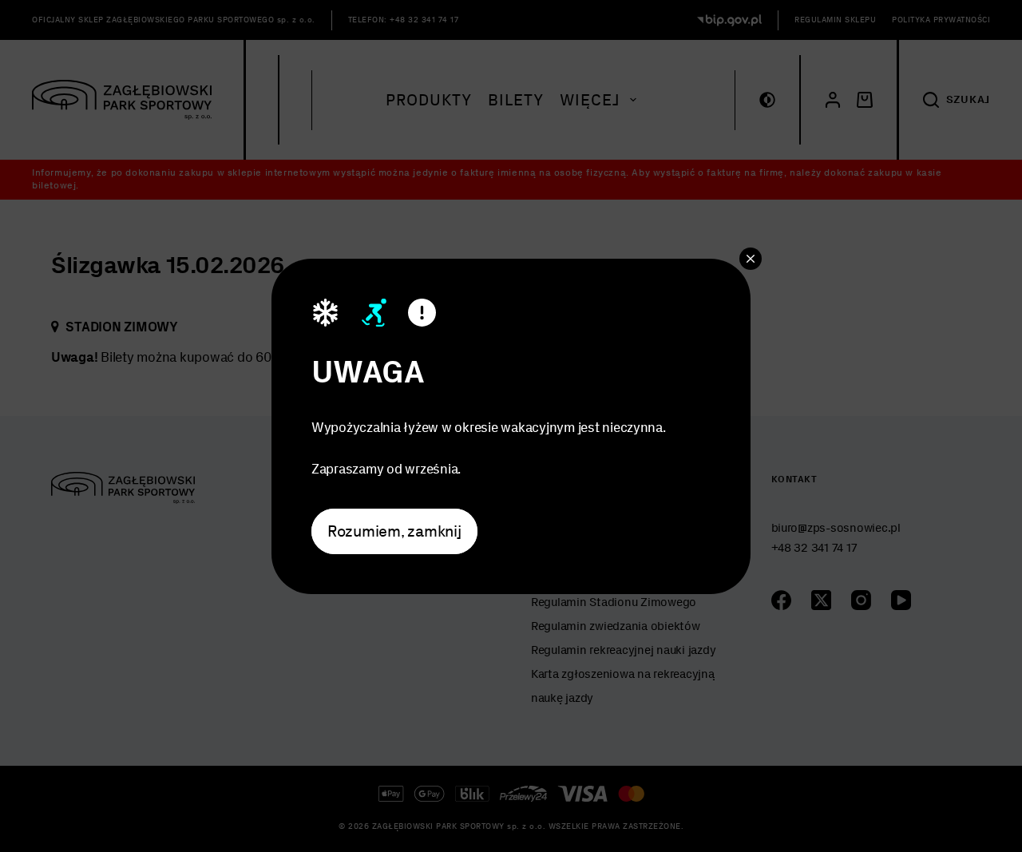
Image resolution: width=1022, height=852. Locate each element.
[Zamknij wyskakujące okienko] (750, 258)
